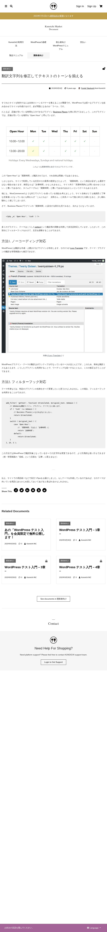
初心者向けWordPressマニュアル (61, 45)
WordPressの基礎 (38, 42)
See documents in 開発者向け (53, 599)
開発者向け (38, 55)
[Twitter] (22, 490)
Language (94, 928)
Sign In (80, 6)
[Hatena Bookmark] (39, 490)
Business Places (60, 112)
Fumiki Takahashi (87, 88)
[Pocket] (33, 490)
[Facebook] (16, 490)
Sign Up (91, 6)
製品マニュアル (16, 55)
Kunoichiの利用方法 (16, 44)
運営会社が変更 (57, 16)
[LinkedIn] (27, 490)
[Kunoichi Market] (53, 6)
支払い (83, 42)
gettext (38, 227)
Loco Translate (76, 248)
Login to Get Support (53, 662)
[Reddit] (44, 490)
